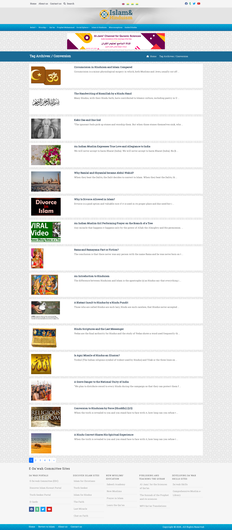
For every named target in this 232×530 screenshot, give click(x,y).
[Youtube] (199, 3)
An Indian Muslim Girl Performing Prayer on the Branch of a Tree (113, 223)
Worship (42, 27)
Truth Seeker (81, 487)
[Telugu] (132, 3)
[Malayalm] (128, 3)
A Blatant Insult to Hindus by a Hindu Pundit (101, 302)
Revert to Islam (46, 526)
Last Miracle (80, 508)
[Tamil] (137, 3)
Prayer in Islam (115, 498)
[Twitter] (194, 3)
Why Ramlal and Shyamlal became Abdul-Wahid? (104, 172)
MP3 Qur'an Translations (153, 506)
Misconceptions (115, 27)
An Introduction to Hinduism (91, 276)
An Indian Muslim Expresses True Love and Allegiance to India (112, 146)
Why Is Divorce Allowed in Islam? (94, 199)
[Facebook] (186, 3)
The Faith (79, 501)
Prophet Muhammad (65, 27)
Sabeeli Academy (116, 484)
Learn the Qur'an (116, 505)
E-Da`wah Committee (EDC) (44, 481)
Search (70, 3)
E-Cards (34, 501)
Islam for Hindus (83, 494)
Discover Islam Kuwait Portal (45, 487)
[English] (123, 3)
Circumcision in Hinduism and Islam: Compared (103, 67)
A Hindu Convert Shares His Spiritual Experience (103, 434)
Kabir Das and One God (87, 120)
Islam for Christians (84, 481)
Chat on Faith (81, 515)
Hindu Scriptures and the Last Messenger (99, 329)
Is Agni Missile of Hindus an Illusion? (97, 355)
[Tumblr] (190, 3)
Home (33, 3)
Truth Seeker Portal (40, 494)
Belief (32, 27)
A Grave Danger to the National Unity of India (101, 381)
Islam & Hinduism (99, 27)
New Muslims (114, 491)
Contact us (55, 3)
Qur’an (52, 27)
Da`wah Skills (180, 484)
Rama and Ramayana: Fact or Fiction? (96, 249)
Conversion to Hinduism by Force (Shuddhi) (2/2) (103, 408)
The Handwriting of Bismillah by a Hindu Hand (103, 93)
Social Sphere (82, 27)
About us (43, 3)
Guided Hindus (131, 27)
